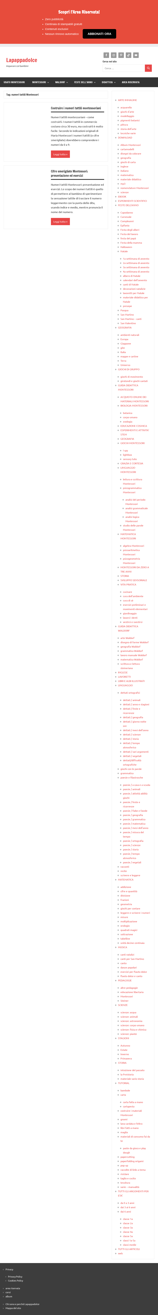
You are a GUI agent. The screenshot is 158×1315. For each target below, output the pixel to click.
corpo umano (130, 417)
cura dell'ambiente (133, 596)
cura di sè (128, 600)
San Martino (127, 314)
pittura (124, 124)
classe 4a (128, 1231)
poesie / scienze (132, 845)
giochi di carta (128, 162)
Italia (123, 351)
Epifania (125, 225)
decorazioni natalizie (134, 288)
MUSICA (122, 947)
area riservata (13, 1288)
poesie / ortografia (133, 840)
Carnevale (126, 216)
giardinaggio (130, 613)
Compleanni (127, 221)
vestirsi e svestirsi (132, 621)
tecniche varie (128, 133)
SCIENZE (123, 1004)
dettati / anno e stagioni (136, 704)
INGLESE (123, 672)
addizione (126, 886)
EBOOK (122, 196)
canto (124, 963)
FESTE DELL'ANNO (128, 205)
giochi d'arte (127, 111)
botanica (127, 412)
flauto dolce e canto (131, 975)
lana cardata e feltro (131, 1123)
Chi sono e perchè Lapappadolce (22, 1304)
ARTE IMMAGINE (127, 99)
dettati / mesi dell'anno (135, 730)
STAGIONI (123, 1038)
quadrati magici (129, 929)
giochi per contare (130, 908)
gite (123, 347)
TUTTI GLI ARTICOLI (129, 1248)
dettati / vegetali (132, 755)
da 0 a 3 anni (127, 1202)
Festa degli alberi (130, 229)
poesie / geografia (133, 814)
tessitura (125, 1182)
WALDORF (60, 82)
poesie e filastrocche (132, 777)
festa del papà (128, 238)
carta (123, 1094)
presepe (127, 305)
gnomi (124, 1119)
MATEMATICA (125, 879)
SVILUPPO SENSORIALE (134, 580)
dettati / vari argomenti (136, 751)
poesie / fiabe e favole (135, 810)
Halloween (126, 246)
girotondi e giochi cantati (134, 380)
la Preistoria (127, 1074)
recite (124, 870)
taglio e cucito (128, 1178)
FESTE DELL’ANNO (83, 82)
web (120, 1253)
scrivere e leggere (130, 875)
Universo (125, 364)
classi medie (129, 1244)
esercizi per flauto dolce (134, 971)
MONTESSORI (39, 82)
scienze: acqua (128, 1012)
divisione (125, 895)
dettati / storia (131, 738)
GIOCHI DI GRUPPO (128, 369)
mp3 (123, 183)
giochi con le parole (131, 768)
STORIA (125, 575)
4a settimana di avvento (136, 271)
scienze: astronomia (131, 1020)
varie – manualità (130, 1186)
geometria (126, 904)
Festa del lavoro (129, 233)
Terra (123, 360)
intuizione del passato (132, 1070)
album (9, 1296)
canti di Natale (131, 284)
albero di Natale (131, 275)
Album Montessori (131, 144)
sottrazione (127, 934)
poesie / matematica (134, 823)
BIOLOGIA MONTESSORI (134, 405)
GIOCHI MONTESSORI (133, 442)
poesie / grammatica (134, 819)
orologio (125, 925)
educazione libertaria (132, 991)
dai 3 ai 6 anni (128, 1207)
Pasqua (124, 310)
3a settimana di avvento (136, 267)
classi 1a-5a (129, 1240)
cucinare (127, 591)
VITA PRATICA (128, 584)
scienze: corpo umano (132, 1025)
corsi (8, 1292)
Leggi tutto (59, 154)
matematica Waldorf (132, 659)
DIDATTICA (107, 82)
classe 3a (128, 1227)
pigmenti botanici (130, 120)
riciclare (125, 1173)
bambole (125, 1090)
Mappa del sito (13, 1308)
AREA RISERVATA (130, 82)
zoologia (127, 421)
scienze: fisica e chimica (133, 1029)
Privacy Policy (15, 1276)
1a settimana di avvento (136, 258)
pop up (124, 1165)
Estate (124, 1049)
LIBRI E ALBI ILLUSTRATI (131, 680)
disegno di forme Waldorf (135, 642)
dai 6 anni (126, 1211)
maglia (124, 1132)
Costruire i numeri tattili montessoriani (76, 108)
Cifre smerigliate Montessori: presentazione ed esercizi (69, 173)
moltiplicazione (129, 921)
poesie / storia (131, 849)
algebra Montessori (133, 545)
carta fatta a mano (133, 1102)
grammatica (127, 773)
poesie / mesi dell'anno (135, 827)
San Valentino (128, 323)
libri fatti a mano (130, 1127)
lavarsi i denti (130, 617)
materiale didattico (131, 179)
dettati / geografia (133, 717)
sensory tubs (130, 458)
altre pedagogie (129, 987)
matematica (127, 174)
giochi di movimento (132, 376)
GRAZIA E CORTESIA (132, 463)
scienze (125, 192)
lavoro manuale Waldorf (134, 655)
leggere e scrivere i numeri (135, 912)
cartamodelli (127, 149)
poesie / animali (131, 789)
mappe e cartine (129, 356)
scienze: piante (129, 1033)
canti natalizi (127, 954)
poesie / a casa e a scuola (136, 784)
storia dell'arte (128, 128)
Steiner (125, 1000)
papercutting (128, 1156)
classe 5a (128, 1236)
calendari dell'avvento (135, 280)
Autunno (125, 1045)
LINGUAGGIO (125, 685)
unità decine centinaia (132, 942)
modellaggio (127, 115)
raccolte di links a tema (133, 1169)
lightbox (127, 454)
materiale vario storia (132, 1078)
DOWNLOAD (125, 137)
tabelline (125, 938)
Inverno (125, 1054)
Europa (124, 339)
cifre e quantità (129, 891)
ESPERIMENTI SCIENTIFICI (132, 200)
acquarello (126, 107)
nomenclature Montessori (135, 187)
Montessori (127, 996)
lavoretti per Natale (133, 292)
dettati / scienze (132, 734)
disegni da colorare (131, 153)
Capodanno (127, 212)
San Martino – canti (131, 318)
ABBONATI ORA (99, 34)
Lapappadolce (21, 60)
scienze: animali (129, 1016)
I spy (125, 450)
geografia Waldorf (130, 646)
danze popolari (129, 967)
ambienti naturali (130, 334)
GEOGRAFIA (125, 327)
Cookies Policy (15, 1280)
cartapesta (128, 1106)
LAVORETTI (124, 676)
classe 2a (128, 1223)
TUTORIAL (123, 1082)
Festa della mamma (131, 242)
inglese (124, 166)
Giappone (126, 343)
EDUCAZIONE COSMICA (134, 425)
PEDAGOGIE (125, 980)
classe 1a (128, 1218)
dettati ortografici (130, 692)
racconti (125, 866)
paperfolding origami (132, 1161)
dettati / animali (131, 699)
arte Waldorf (127, 637)
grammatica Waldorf (132, 650)
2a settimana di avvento (136, 262)
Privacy (9, 1269)
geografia (126, 157)
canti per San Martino (132, 958)
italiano (125, 170)
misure (124, 916)
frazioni (125, 899)
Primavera (126, 1058)
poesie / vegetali (132, 862)
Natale (124, 251)
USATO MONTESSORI (14, 82)
